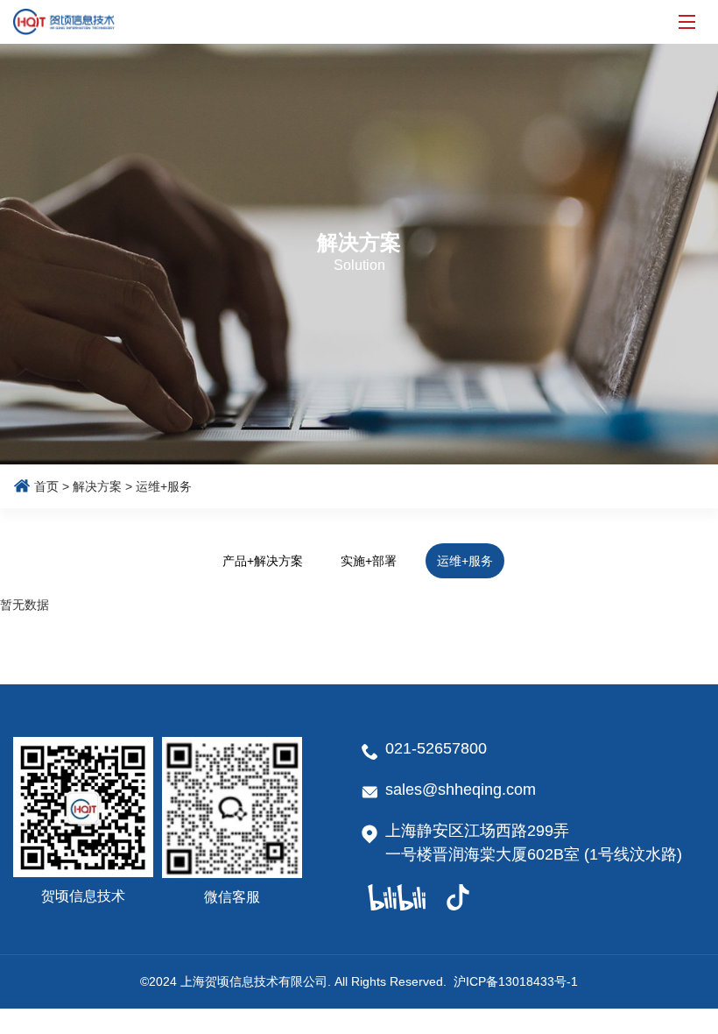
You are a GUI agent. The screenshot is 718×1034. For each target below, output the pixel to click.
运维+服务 (465, 561)
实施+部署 (369, 561)
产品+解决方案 (262, 561)
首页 (46, 486)
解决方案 (97, 486)
